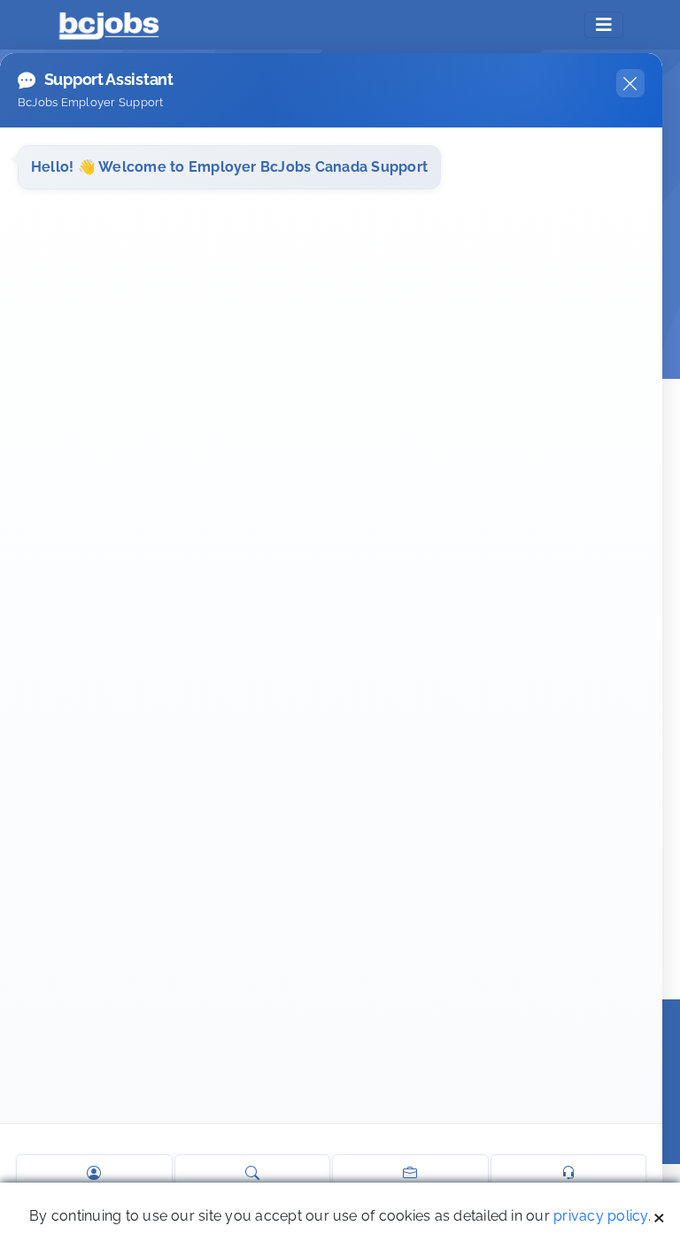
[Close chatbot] (630, 83)
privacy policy (600, 1215)
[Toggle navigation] (603, 25)
